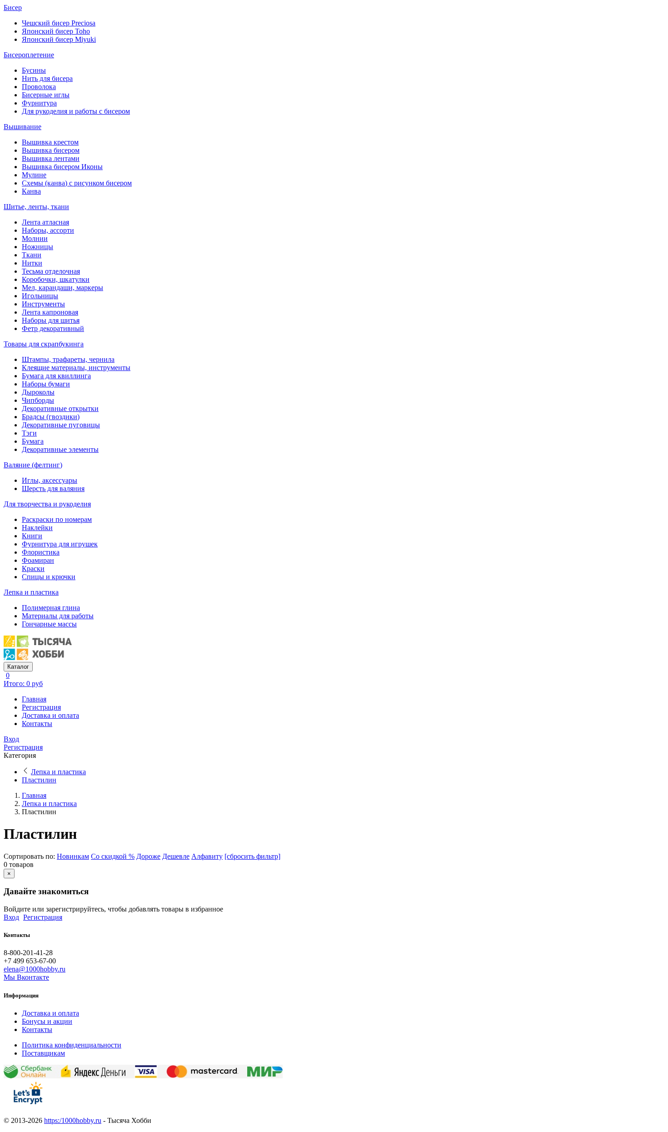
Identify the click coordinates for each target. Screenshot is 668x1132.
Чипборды (38, 400)
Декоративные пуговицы (61, 425)
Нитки (32, 263)
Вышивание (22, 126)
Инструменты (43, 304)
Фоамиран (38, 560)
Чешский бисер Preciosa (58, 23)
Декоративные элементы (60, 449)
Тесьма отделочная (51, 271)
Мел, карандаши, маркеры (62, 287)
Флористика (41, 552)
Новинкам (73, 856)
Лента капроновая (50, 312)
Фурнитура (39, 103)
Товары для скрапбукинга (44, 344)
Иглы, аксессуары (49, 480)
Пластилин (39, 780)
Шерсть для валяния (53, 488)
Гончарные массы (49, 624)
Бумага (33, 441)
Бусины (34, 70)
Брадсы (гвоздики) (51, 417)
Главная (34, 699)
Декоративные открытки (60, 408)
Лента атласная (45, 222)
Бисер (13, 7)
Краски (33, 568)
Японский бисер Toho (56, 31)
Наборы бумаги (46, 384)
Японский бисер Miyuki (59, 39)
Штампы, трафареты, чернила (68, 359)
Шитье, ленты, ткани (36, 206)
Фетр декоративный (53, 328)
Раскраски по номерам (57, 519)
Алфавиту (207, 856)
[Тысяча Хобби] (38, 657)
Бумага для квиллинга (56, 376)
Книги (32, 536)
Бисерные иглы (46, 95)
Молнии (35, 238)
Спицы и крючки (48, 577)
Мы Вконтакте (26, 977)
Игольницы (40, 296)
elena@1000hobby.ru (34, 969)
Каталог (18, 666)
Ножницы (37, 246)
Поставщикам (43, 1053)
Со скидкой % (113, 856)
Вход (11, 739)
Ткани (31, 255)
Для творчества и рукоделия (47, 504)
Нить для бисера (47, 78)
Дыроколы (38, 392)
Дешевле (175, 856)
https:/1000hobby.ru (72, 1120)
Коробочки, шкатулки (56, 279)
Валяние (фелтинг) (33, 465)
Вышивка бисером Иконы (62, 166)
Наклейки (37, 527)
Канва (31, 191)
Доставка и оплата (50, 715)
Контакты (37, 723)
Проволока (39, 86)
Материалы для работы (58, 616)
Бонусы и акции (47, 1021)
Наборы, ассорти (48, 230)
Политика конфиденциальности (71, 1045)
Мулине (34, 175)
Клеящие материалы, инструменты (76, 367)
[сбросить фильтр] (252, 856)
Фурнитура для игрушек (60, 544)
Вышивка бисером (51, 150)
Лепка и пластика (31, 592)
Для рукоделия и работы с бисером (76, 111)
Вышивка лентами (51, 158)
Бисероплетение (29, 55)
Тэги (29, 433)
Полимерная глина (51, 607)
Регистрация (41, 707)
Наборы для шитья (51, 320)
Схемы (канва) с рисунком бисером (77, 183)
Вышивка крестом (50, 142)
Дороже (148, 856)
